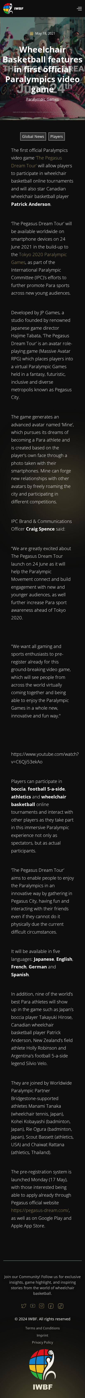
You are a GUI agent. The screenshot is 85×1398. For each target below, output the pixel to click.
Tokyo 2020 (31, 254)
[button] (79, 8)
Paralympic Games (42, 99)
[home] (13, 8)
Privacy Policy (42, 1342)
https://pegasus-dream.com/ (40, 1210)
